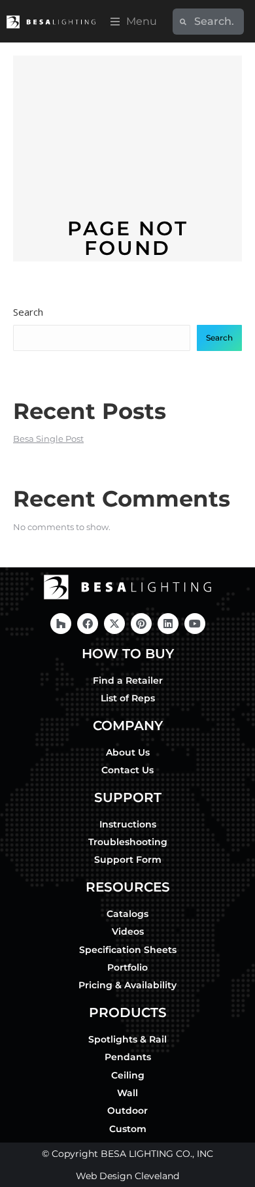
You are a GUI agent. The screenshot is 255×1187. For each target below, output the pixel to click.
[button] (133, 21)
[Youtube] (194, 623)
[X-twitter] (114, 623)
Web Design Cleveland (127, 1176)
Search (28, 311)
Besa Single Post (48, 438)
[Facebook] (87, 623)
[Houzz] (60, 623)
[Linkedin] (168, 623)
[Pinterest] (141, 623)
